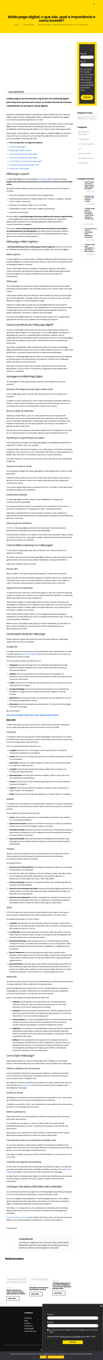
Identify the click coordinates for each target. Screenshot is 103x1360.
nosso (18, 1208)
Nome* (50, 1314)
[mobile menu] (87, 4)
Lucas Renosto (26, 1239)
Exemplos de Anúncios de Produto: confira (38, 1288)
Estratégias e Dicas (85, 158)
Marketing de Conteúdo (83, 133)
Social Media (83, 163)
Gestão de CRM (84, 153)
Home (16, 25)
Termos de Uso (30, 1331)
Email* (50, 1322)
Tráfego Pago (28, 25)
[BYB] (11, 4)
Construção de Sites (86, 144)
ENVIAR (73, 1342)
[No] (100, 1356)
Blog (26, 1321)
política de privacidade (70, 1336)
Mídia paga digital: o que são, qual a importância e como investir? (63, 25)
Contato (27, 1323)
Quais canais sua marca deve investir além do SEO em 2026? (15, 1292)
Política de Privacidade (56, 1357)
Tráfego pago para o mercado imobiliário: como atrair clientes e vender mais (61, 1286)
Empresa (27, 1318)
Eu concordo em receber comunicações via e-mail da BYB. (73, 1331)
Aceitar (43, 1357)
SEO (79, 149)
